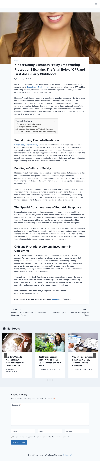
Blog (16, 61)
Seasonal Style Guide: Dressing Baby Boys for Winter (71, 312)
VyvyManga (57, 299)
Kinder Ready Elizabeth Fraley (38, 87)
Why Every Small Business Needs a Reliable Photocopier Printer (28, 312)
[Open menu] (96, 3)
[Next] (94, 355)
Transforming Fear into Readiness (29, 124)
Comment (16, 405)
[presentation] (17, 342)
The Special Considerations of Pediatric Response (35, 129)
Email (41, 431)
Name (15, 431)
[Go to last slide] (5, 355)
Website (68, 431)
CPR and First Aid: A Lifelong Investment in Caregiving (36, 132)
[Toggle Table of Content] (54, 121)
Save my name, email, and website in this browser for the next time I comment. (41, 437)
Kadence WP (67, 455)
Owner (18, 79)
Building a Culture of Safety (27, 127)
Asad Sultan (11, 369)
